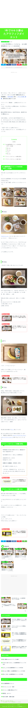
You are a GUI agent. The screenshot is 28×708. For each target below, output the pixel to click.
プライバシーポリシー (11, 704)
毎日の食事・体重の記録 (5, 41)
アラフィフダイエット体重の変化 (13, 156)
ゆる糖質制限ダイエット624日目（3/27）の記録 (13, 145)
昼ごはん (9, 150)
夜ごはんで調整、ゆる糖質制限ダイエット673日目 (14, 671)
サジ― (12, 429)
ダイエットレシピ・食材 (8, 686)
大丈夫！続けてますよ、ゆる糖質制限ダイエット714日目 (14, 663)
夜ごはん (9, 153)
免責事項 (18, 704)
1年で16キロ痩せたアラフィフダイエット (14, 34)
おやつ (8, 151)
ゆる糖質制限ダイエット (8, 683)
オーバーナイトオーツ (7, 437)
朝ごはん (9, 148)
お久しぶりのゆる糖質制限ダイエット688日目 (13, 667)
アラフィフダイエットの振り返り (13, 159)
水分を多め (10, 96)
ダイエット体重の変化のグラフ (10, 690)
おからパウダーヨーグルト (19, 435)
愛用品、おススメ (7, 693)
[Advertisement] (14, 14)
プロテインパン (5, 236)
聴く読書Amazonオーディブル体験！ (11, 659)
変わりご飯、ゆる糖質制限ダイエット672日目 (13, 674)
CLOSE (14, 141)
